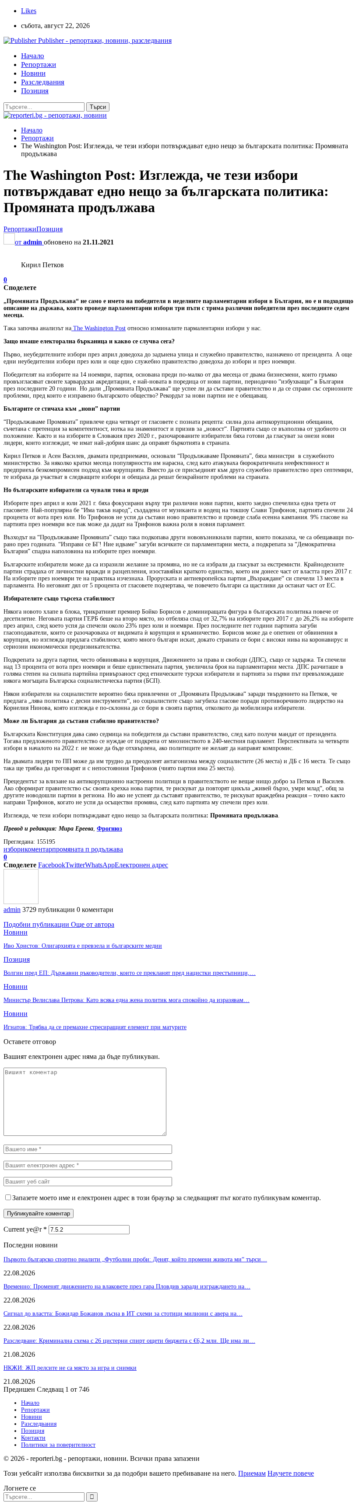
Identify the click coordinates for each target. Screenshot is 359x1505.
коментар (38, 849)
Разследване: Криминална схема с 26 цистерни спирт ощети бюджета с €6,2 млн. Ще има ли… (129, 1340)
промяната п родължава (87, 849)
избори (14, 849)
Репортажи (38, 64)
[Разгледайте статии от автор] (21, 901)
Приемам (252, 1473)
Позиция (35, 91)
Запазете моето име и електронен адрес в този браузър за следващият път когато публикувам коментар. (166, 1197)
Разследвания (42, 82)
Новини (33, 73)
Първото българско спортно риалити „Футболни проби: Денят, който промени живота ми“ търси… (135, 1259)
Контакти (33, 1438)
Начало (32, 56)
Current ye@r (25, 1229)
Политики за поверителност (58, 1445)
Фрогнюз (109, 828)
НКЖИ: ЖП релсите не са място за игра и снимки (70, 1368)
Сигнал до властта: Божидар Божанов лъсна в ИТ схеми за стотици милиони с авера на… (123, 1313)
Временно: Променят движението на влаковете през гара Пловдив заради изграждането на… (127, 1286)
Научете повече (290, 1473)
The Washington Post (98, 328)
